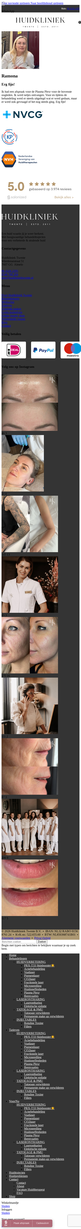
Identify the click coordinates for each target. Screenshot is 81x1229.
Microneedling (32, 985)
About (20, 1186)
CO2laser (29, 979)
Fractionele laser (34, 982)
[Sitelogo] (40, 32)
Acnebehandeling (34, 968)
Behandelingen (10, 298)
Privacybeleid (42, 938)
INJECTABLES (26, 1019)
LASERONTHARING (31, 999)
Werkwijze (8, 302)
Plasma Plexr (32, 992)
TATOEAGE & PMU (30, 1009)
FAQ (20, 1193)
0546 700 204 (10, 274)
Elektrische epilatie (35, 1006)
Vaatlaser (29, 972)
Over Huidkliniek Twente (17, 295)
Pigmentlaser (31, 975)
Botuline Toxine (33, 1023)
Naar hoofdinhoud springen (47, 3)
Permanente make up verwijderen (44, 1016)
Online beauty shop (13, 315)
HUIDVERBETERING (31, 961)
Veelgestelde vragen (13, 319)
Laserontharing (33, 1002)
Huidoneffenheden (35, 989)
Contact (6, 325)
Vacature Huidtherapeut (31, 1189)
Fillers (27, 1026)
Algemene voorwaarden (16, 938)
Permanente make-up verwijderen (44, 1159)
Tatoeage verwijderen (37, 1012)
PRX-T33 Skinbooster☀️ (39, 965)
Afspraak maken (11, 308)
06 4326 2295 (73, 8)
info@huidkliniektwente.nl (17, 277)
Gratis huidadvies (12, 312)
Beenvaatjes (31, 996)
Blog (4, 322)
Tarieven (7, 305)
